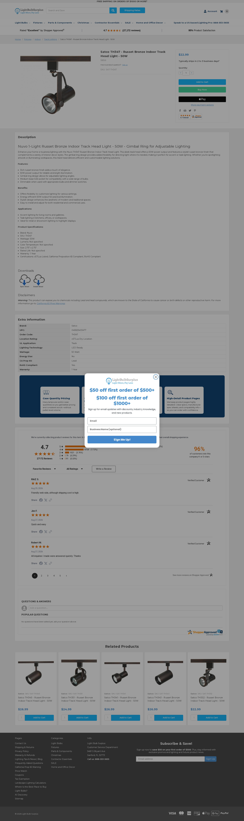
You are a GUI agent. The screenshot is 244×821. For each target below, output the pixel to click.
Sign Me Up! (122, 440)
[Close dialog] (155, 376)
